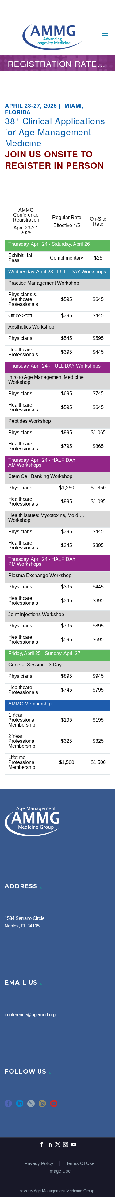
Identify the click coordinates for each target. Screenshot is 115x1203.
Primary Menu (104, 35)
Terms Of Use (80, 1163)
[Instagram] (65, 1144)
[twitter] (31, 1105)
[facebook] (8, 1105)
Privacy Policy (39, 1163)
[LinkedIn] (49, 1144)
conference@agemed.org (30, 1014)
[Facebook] (41, 1144)
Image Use (59, 1171)
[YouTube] (73, 1144)
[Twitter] (57, 1144)
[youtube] (53, 1105)
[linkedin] (19, 1105)
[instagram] (42, 1105)
